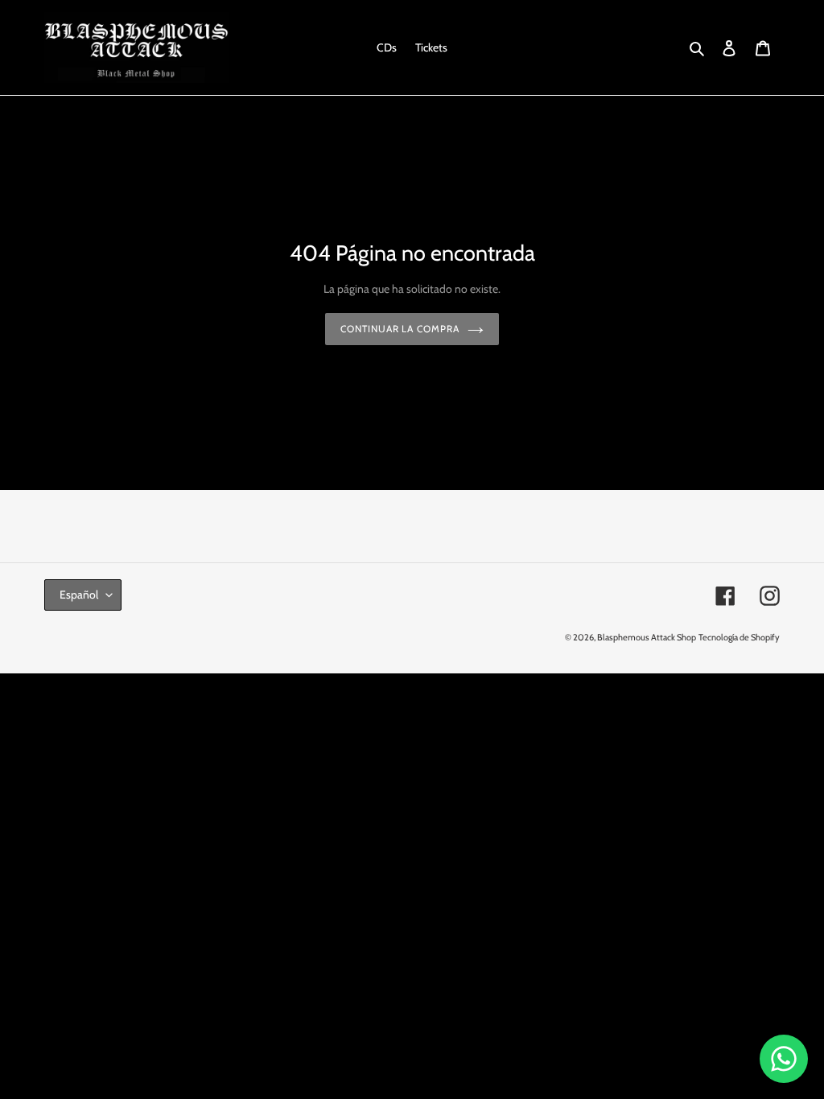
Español (79, 594)
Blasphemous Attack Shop (646, 637)
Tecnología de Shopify (739, 637)
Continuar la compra (399, 329)
